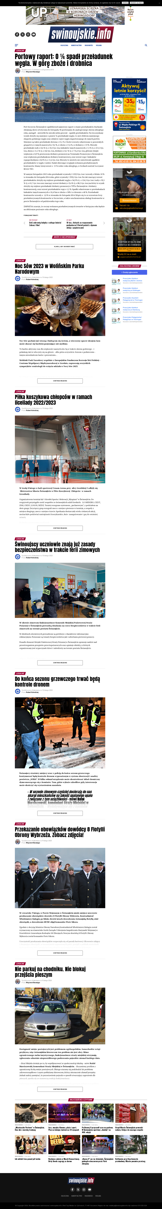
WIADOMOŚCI (89, 45)
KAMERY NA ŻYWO (76, 45)
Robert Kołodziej (32, 279)
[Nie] (159, 3)
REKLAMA (99, 45)
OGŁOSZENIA (64, 45)
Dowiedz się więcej (137, 3)
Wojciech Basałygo (33, 72)
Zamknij (125, 3)
